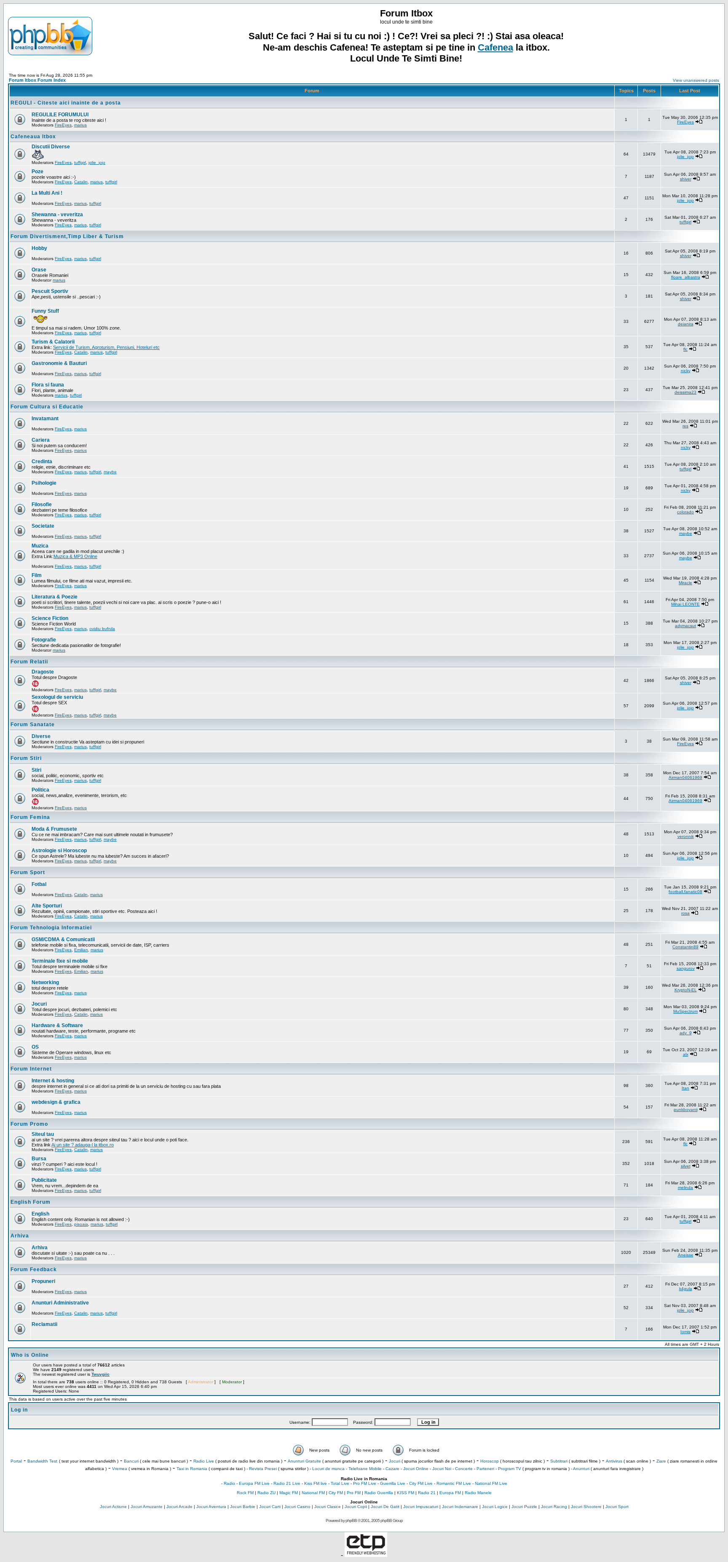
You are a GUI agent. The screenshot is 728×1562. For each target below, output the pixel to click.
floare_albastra (685, 277)
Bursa (39, 1159)
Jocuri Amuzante (147, 1506)
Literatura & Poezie (55, 597)
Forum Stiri (26, 758)
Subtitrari (558, 1461)
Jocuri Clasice (327, 1506)
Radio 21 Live (286, 1483)
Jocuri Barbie (242, 1506)
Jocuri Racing (554, 1506)
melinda (685, 1187)
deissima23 (685, 392)
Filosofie (42, 504)
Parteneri (485, 1468)
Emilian (81, 949)
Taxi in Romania (192, 1468)
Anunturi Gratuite (304, 1461)
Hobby (39, 248)
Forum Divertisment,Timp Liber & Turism (67, 236)
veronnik (685, 836)
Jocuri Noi (441, 1468)
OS (35, 1047)
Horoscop (489, 1461)
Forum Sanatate (33, 724)
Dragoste (43, 672)
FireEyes (63, 125)
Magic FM (288, 1492)
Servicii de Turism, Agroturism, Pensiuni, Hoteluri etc (106, 347)
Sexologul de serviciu (57, 697)
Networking (45, 982)
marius (80, 125)
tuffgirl (80, 162)
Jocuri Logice (495, 1506)
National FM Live (491, 1483)
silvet (686, 1166)
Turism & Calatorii (53, 342)
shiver (685, 179)
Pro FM (354, 1492)
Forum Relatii (29, 662)
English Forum (31, 1202)
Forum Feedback (34, 1269)
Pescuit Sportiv (50, 291)
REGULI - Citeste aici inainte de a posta (66, 103)
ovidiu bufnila (102, 628)
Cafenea (495, 47)
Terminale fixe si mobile (60, 961)
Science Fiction (50, 618)
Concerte (464, 1468)
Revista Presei (263, 1468)
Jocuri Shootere (586, 1506)
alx (685, 1054)
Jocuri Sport (617, 1506)
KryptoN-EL (685, 990)
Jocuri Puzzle (524, 1506)
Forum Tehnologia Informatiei (51, 928)
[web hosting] (366, 1554)
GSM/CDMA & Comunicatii (63, 939)
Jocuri (39, 1004)
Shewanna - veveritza (57, 214)
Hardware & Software (57, 1025)
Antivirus (614, 1461)
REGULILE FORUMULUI (60, 115)
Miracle (685, 582)
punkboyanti (686, 1109)
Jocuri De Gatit (385, 1506)
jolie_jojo (96, 162)
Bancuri (131, 1461)
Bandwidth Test (42, 1461)
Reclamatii (44, 1324)
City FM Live (421, 1483)
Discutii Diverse (51, 147)
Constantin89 (685, 947)
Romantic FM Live (453, 1483)
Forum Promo (29, 1124)
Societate (43, 526)
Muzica (40, 546)
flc (685, 349)
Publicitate (44, 1180)
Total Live (340, 1483)
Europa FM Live (254, 1483)
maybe (110, 472)
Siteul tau (43, 1134)
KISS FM (405, 1492)
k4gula (685, 1288)
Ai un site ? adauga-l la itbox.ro (82, 1144)
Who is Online (30, 1355)
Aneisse (685, 1255)
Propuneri (43, 1281)
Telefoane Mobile (365, 1468)
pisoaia (81, 1224)
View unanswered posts (696, 80)
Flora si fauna (48, 385)
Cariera (41, 440)
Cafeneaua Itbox (33, 137)
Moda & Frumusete (54, 829)
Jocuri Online (415, 1468)
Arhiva (20, 1236)
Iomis (685, 1331)
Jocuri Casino (297, 1506)
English (40, 1214)
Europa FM (450, 1492)
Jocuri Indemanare (460, 1506)
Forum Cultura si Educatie (47, 407)
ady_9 (686, 1033)
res (685, 426)
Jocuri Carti (270, 1506)
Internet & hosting (53, 1081)
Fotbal (39, 884)
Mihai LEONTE (685, 604)
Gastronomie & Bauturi (59, 363)
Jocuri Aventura (211, 1506)
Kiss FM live (315, 1483)
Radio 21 (427, 1492)
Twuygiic (100, 1374)
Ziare (661, 1461)
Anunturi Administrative (60, 1303)
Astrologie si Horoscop (59, 850)
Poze (37, 171)
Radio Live (203, 1461)
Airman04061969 (685, 777)
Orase (39, 270)
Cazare (392, 1468)
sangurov (686, 968)
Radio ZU (266, 1492)
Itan (685, 1088)
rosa (685, 913)
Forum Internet (31, 1069)
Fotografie (44, 640)
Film (37, 575)
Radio (229, 1483)
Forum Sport (28, 872)
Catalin (81, 182)
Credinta (42, 461)
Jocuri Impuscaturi (420, 1506)
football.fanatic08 (685, 891)
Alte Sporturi (47, 906)
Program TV (509, 1468)
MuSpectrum (685, 1011)
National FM (313, 1492)
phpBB (351, 1520)
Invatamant (45, 418)
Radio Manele (478, 1492)
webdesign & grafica (56, 1102)
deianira (685, 324)
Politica (40, 790)
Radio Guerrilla (378, 1492)
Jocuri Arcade (179, 1506)
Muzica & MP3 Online (75, 556)
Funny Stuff (45, 311)
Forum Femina (30, 817)
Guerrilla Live (392, 1483)
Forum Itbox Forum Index (37, 80)
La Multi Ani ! (47, 193)
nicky (686, 370)
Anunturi (581, 1468)
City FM (336, 1492)
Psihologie (44, 483)
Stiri (36, 770)
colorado (685, 512)
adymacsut (685, 625)
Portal (16, 1461)
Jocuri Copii (356, 1506)
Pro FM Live (364, 1483)
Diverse (41, 736)
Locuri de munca (328, 1468)
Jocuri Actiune (113, 1506)
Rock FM (245, 1492)
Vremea (119, 1468)
